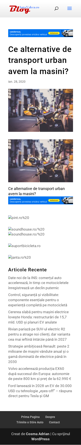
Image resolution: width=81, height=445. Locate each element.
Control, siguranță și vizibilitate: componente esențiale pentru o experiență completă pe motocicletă (37, 300)
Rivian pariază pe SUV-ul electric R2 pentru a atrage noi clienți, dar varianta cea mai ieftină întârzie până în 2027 (39, 334)
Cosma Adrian (37, 434)
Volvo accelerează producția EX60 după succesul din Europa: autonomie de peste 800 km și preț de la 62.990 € (39, 373)
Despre (50, 417)
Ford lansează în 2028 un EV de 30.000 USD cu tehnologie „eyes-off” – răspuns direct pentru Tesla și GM (40, 391)
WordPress (40, 439)
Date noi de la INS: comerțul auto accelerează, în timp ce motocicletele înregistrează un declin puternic (38, 283)
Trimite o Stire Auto (29, 422)
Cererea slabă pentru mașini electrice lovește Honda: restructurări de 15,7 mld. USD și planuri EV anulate (38, 317)
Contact (54, 422)
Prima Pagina (30, 417)
